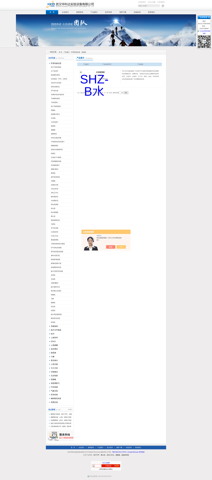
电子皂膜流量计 (56, 106)
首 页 (52, 12)
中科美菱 (54, 387)
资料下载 (122, 12)
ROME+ (70, 409)
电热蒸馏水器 (55, 220)
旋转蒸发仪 (54, 196)
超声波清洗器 (55, 177)
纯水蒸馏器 (54, 212)
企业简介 (65, 12)
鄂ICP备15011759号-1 (119, 452)
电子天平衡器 (56, 330)
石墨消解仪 (54, 283)
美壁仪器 (54, 402)
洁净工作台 (54, 236)
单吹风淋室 (54, 204)
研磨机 (53, 295)
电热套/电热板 (55, 259)
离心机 (53, 216)
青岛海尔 (54, 360)
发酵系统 (54, 134)
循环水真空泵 (55, 255)
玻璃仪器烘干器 (56, 263)
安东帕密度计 (55, 165)
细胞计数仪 (54, 169)
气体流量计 (54, 102)
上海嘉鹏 (54, 345)
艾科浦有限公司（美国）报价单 (61, 426)
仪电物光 (54, 372)
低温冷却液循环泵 (57, 149)
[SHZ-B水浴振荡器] (87, 77)
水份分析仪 (54, 189)
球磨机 (53, 110)
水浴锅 (53, 118)
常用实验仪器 (75, 52)
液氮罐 (53, 130)
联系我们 (162, 2)
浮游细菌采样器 (56, 161)
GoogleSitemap (133, 452)
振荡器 (84, 52)
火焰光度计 (54, 122)
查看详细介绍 (103, 79)
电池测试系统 (55, 75)
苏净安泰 (54, 395)
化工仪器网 (106, 463)
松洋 (52, 334)
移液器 (53, 173)
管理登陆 (142, 452)
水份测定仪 (54, 200)
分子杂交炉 (54, 71)
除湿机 (53, 322)
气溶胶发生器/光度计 (58, 142)
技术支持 (108, 12)
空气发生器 (54, 91)
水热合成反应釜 (56, 138)
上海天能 (54, 364)
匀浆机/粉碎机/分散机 (58, 244)
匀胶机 (53, 224)
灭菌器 (53, 181)
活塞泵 (53, 310)
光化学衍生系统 (56, 83)
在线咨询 (137, 12)
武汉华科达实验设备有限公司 (70, 4)
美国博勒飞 (55, 383)
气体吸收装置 (55, 98)
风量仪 (53, 153)
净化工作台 (54, 193)
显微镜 (53, 379)
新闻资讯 (79, 12)
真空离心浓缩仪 (56, 291)
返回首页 (143, 2)
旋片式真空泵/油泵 (57, 271)
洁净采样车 (54, 232)
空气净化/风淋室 (56, 248)
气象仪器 (54, 391)
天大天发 (54, 368)
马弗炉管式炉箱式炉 (57, 94)
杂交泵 (53, 306)
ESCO (53, 341)
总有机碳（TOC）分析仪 (59, 79)
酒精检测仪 (54, 145)
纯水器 (53, 208)
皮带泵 (53, 275)
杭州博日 (54, 349)
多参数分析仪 (55, 114)
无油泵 (53, 279)
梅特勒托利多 (56, 398)
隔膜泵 (53, 302)
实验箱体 (54, 326)
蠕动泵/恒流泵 (55, 318)
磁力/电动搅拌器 (56, 314)
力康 (52, 357)
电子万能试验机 (56, 67)
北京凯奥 (54, 376)
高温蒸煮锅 (54, 240)
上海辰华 (54, 338)
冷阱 (52, 299)
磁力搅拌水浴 (55, 287)
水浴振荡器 (100, 72)
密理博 (53, 353)
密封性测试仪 (55, 87)
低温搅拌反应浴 (56, 267)
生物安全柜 (54, 185)
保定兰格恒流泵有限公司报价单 (61, 423)
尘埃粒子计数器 (56, 157)
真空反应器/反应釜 (57, 251)
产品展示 (94, 12)
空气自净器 (54, 228)
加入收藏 (152, 2)
